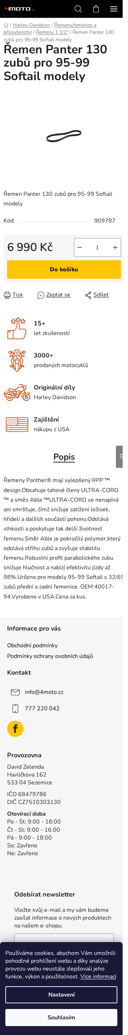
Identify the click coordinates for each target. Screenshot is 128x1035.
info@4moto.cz (44, 692)
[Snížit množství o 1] (79, 247)
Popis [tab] (64, 456)
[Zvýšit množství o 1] (115, 247)
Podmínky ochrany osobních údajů (50, 656)
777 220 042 (42, 708)
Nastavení (61, 995)
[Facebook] (15, 729)
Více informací (98, 977)
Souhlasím (61, 1017)
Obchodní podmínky (32, 645)
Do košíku (64, 269)
